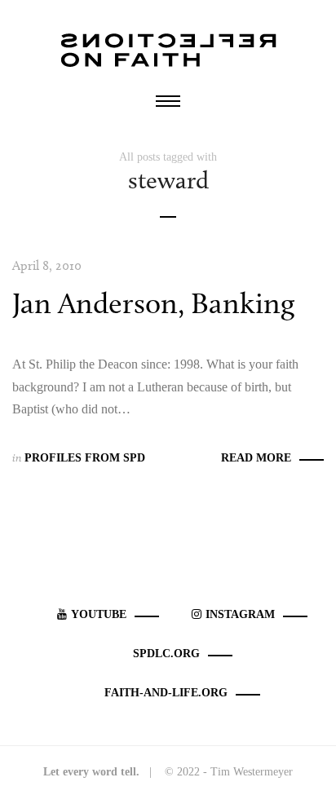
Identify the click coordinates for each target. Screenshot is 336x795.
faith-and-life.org (166, 693)
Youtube (98, 614)
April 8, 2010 (47, 265)
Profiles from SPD (84, 458)
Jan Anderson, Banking (153, 302)
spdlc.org (166, 653)
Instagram (240, 614)
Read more (256, 458)
